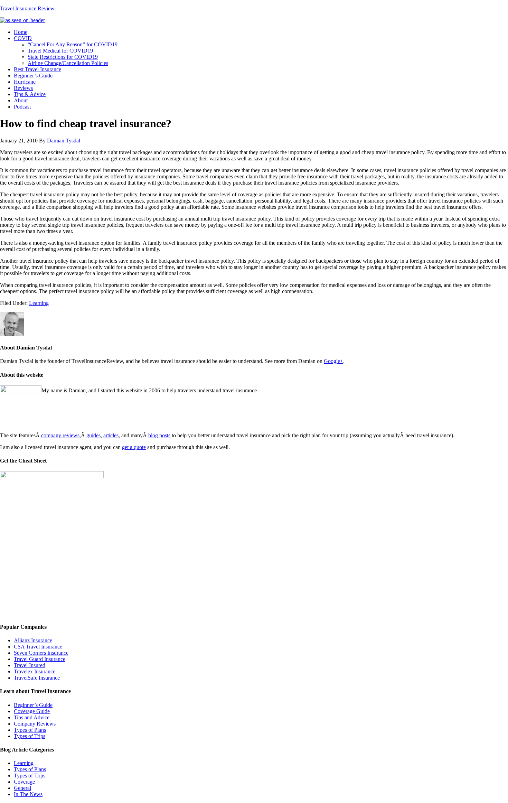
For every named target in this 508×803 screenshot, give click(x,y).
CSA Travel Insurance (38, 647)
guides (93, 435)
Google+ (333, 361)
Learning (39, 303)
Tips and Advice (31, 717)
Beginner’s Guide (33, 705)
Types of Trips (29, 736)
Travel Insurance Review (27, 8)
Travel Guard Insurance (39, 659)
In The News (28, 794)
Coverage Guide (32, 711)
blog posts (159, 435)
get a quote (134, 447)
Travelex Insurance (34, 671)
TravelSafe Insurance (37, 678)
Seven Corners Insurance (41, 653)
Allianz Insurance (33, 640)
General (22, 788)
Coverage (24, 782)
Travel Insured (29, 665)
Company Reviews (35, 724)
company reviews (60, 435)
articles (111, 435)
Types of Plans (30, 730)
